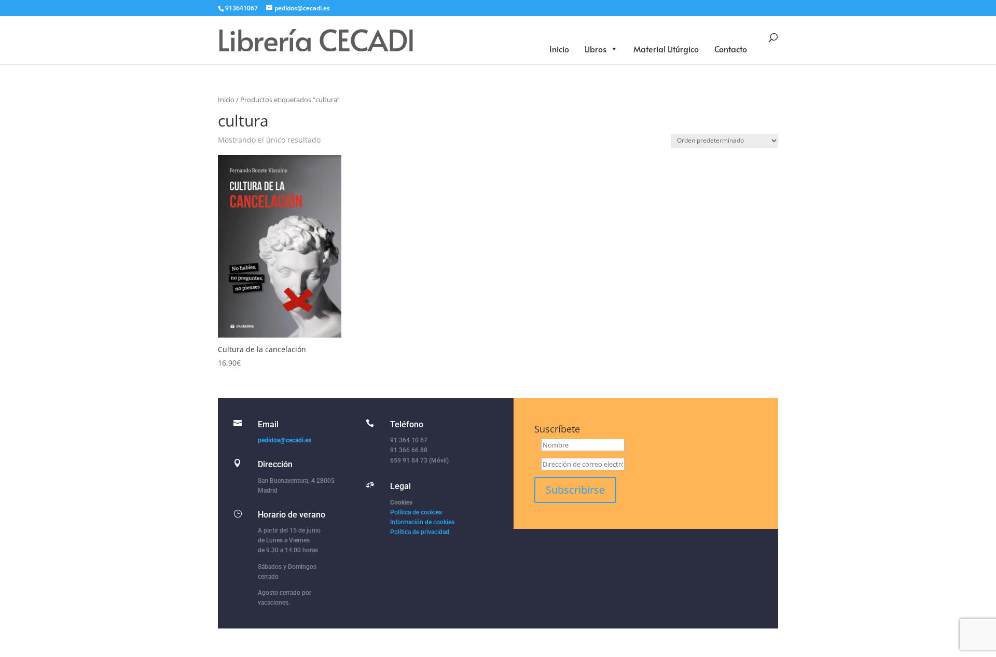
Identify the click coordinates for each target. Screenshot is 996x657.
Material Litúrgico (666, 48)
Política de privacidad (419, 532)
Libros (595, 48)
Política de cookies (416, 512)
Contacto (730, 48)
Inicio (559, 48)
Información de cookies (422, 522)
